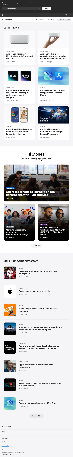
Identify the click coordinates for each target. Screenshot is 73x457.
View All (36, 246)
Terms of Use (5, 454)
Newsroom (7, 20)
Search (65, 19)
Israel (3, 449)
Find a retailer (5, 446)
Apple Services (40, 19)
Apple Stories (51, 19)
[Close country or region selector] (71, 2)
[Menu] (70, 15)
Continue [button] (46, 8)
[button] (21, 9)
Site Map (12, 454)
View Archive (36, 416)
